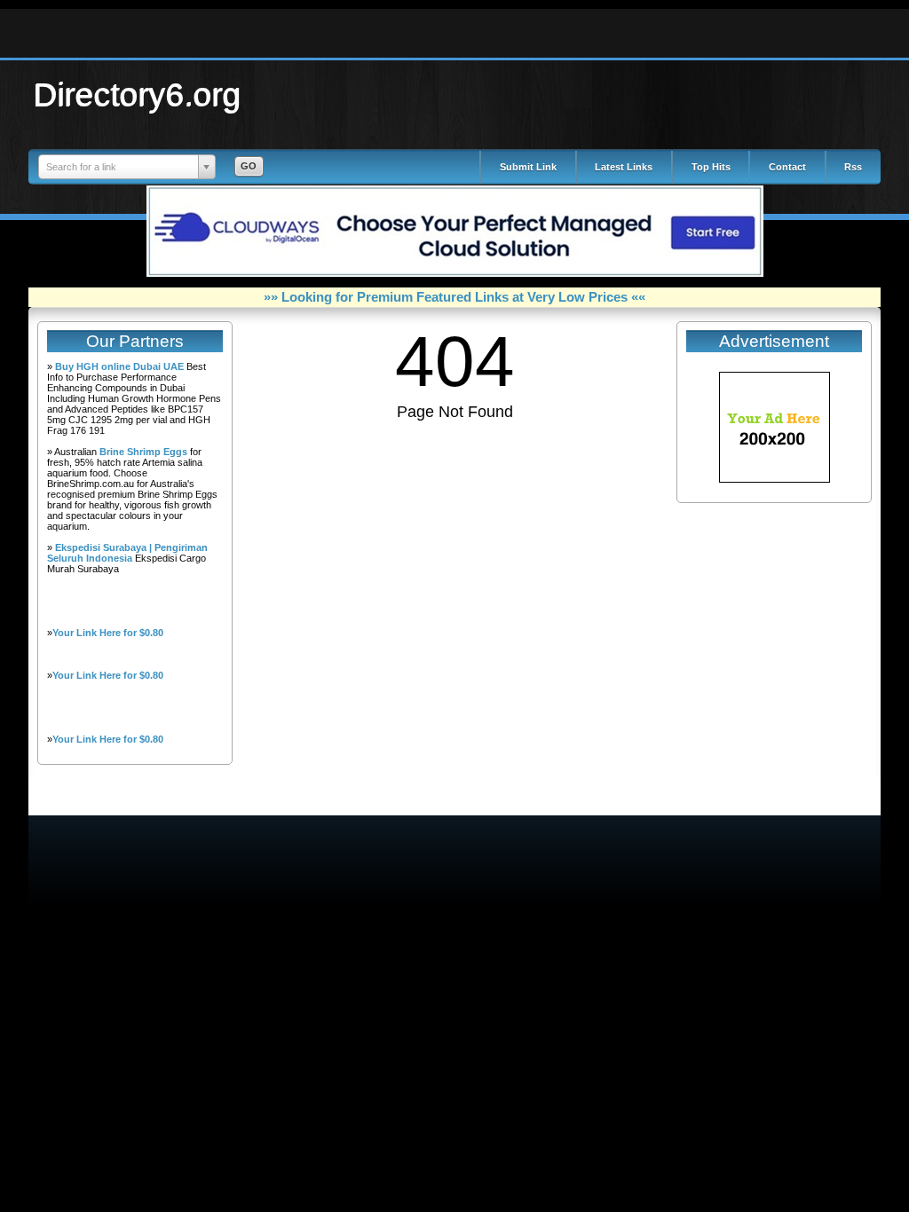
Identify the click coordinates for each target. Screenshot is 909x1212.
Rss (853, 166)
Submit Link (528, 166)
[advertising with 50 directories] (774, 479)
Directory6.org (137, 94)
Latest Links (623, 166)
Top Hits (711, 166)
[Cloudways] (454, 273)
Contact (787, 166)
